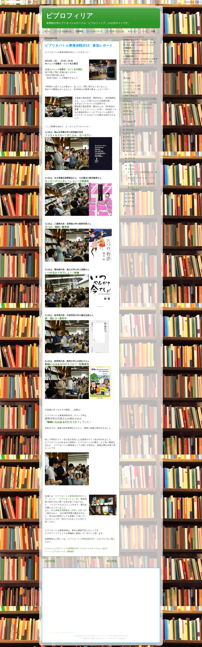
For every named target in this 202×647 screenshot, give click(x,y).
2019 (128, 130)
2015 (128, 144)
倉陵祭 (126, 111)
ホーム (47, 31)
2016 (128, 141)
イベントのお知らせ (62, 31)
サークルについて (95, 31)
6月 (130, 169)
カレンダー (132, 31)
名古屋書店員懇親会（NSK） (64, 510)
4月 (130, 198)
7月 (130, 165)
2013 (128, 151)
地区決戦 (127, 114)
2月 (130, 201)
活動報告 (79, 31)
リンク (144, 31)
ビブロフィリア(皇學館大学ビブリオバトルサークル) (77, 548)
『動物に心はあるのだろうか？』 (63, 422)
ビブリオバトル (58, 551)
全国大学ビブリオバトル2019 (136, 108)
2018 (128, 133)
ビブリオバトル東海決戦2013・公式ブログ (87, 539)
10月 (130, 162)
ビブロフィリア (69, 15)
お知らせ (127, 82)
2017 (128, 137)
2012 (128, 206)
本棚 (153, 31)
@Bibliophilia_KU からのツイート (137, 71)
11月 (130, 158)
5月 (130, 194)
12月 (130, 155)
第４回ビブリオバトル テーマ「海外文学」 (141, 188)
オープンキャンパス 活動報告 (141, 184)
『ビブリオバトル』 (88, 109)
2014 (128, 148)
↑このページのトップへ (63, 632)
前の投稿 (111, 561)
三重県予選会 (129, 96)
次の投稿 (50, 561)
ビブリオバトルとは (115, 31)
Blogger (122, 638)
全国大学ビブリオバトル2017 (136, 104)
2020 (128, 126)
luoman (99, 638)
